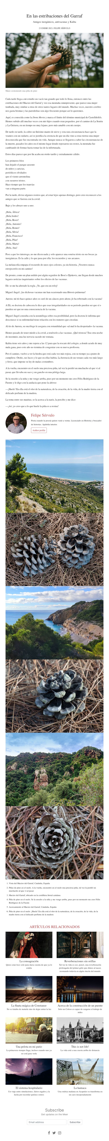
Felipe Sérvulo (62, 28)
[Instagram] (59, 1133)
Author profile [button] (39, 430)
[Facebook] (49, 1133)
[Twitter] (54, 1133)
